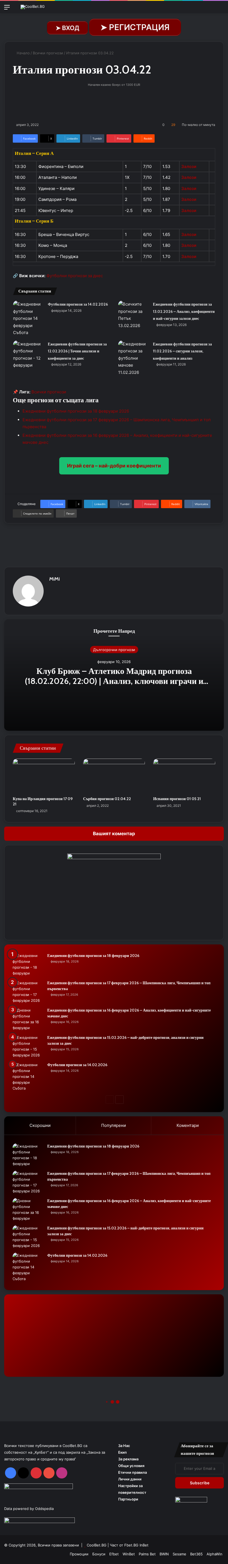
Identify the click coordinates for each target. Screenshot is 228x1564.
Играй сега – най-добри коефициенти (114, 466)
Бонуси (98, 1554)
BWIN (164, 1554)
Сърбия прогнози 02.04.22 (107, 798)
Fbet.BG (131, 1545)
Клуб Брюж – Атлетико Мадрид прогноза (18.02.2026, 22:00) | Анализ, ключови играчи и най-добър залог (114, 681)
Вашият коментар (114, 833)
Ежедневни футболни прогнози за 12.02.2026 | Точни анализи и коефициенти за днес (77, 351)
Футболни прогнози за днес (74, 275)
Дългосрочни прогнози (114, 649)
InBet (144, 1545)
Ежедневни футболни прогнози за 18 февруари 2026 (76, 411)
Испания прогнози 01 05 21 (177, 798)
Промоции (79, 1554)
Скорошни (40, 1125)
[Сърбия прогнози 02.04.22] (114, 776)
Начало (23, 53)
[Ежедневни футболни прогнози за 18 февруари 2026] (28, 964)
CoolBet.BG (96, 1545)
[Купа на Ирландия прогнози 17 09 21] (44, 776)
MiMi (54, 579)
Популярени (113, 1125)
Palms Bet (147, 1554)
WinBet (129, 1554)
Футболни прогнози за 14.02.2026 (78, 304)
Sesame (179, 1554)
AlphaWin (214, 1554)
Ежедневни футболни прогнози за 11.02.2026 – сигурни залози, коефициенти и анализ (182, 351)
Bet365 (196, 1554)
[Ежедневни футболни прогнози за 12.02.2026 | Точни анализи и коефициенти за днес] (28, 354)
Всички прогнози (48, 53)
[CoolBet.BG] (33, 7)
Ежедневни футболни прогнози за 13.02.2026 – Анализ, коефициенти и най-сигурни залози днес (184, 311)
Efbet (114, 1554)
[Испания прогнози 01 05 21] (184, 776)
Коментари (188, 1125)
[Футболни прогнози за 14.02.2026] (28, 318)
